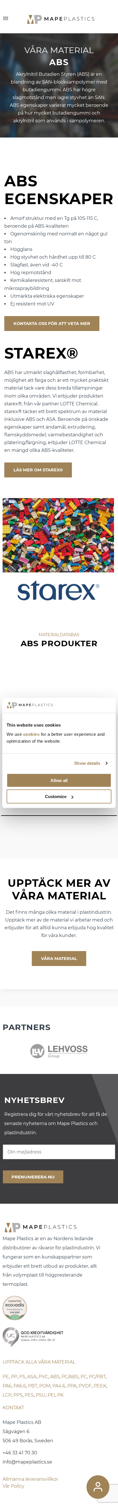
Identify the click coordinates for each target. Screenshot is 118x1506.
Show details (87, 763)
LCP (7, 1395)
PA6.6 (19, 1386)
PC (83, 1376)
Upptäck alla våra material (39, 1362)
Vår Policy (13, 1486)
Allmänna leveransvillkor (30, 1479)
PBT (32, 1386)
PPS (18, 1395)
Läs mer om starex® (38, 470)
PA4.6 (58, 1386)
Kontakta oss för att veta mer (51, 323)
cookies (31, 734)
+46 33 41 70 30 (20, 1452)
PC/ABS (70, 1376)
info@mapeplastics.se (27, 1462)
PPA (72, 1386)
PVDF (85, 1386)
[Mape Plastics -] (70, 18)
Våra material (59, 958)
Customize (55, 796)
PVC (43, 1376)
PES (29, 1395)
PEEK (100, 1386)
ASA (32, 1376)
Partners (27, 1027)
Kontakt (13, 1407)
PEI (51, 1395)
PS (22, 1376)
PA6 (7, 1386)
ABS (55, 1376)
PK (60, 1395)
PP (14, 1376)
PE (6, 1376)
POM (44, 1386)
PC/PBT (97, 1376)
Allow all (59, 780)
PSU (41, 1395)
